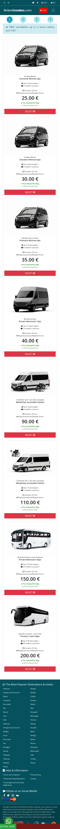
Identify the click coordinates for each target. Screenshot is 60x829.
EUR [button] (45, 3)
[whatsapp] (8, 821)
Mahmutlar (34, 751)
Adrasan (6, 688)
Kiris (32, 708)
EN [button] (53, 3)
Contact (33, 778)
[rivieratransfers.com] (19, 10)
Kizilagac (6, 747)
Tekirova (6, 759)
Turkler (33, 759)
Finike (5, 766)
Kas (4, 708)
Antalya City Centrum (11, 692)
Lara (5, 716)
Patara (33, 763)
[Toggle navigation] (53, 10)
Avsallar (33, 727)
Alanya (33, 688)
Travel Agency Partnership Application (13, 783)
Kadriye (6, 763)
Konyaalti (34, 712)
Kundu (5, 751)
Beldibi (33, 692)
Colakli (33, 696)
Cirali (5, 735)
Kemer (5, 712)
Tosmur (33, 720)
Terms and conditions (11, 775)
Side (5, 720)
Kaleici (32, 704)
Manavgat (34, 716)
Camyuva (6, 700)
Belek (5, 696)
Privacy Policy (35, 775)
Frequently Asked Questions (14, 778)
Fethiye (33, 700)
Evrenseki (7, 704)
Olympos (6, 755)
